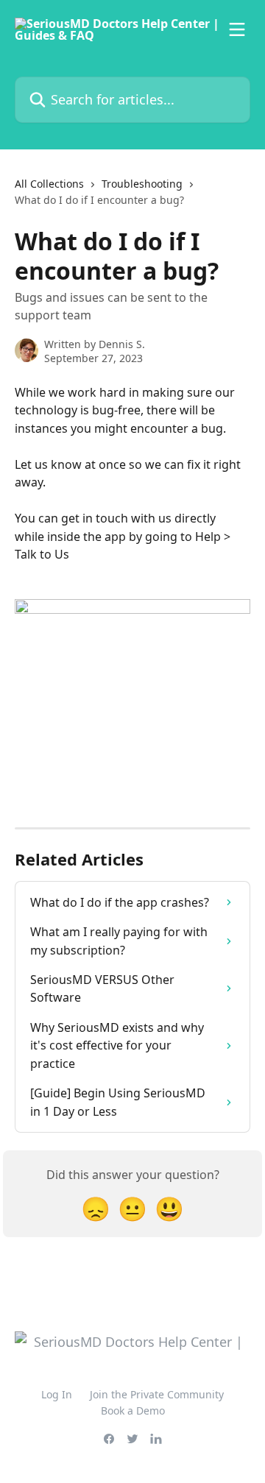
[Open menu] (237, 29)
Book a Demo (133, 1410)
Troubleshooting (142, 184)
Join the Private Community (157, 1394)
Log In (56, 1394)
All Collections (49, 184)
